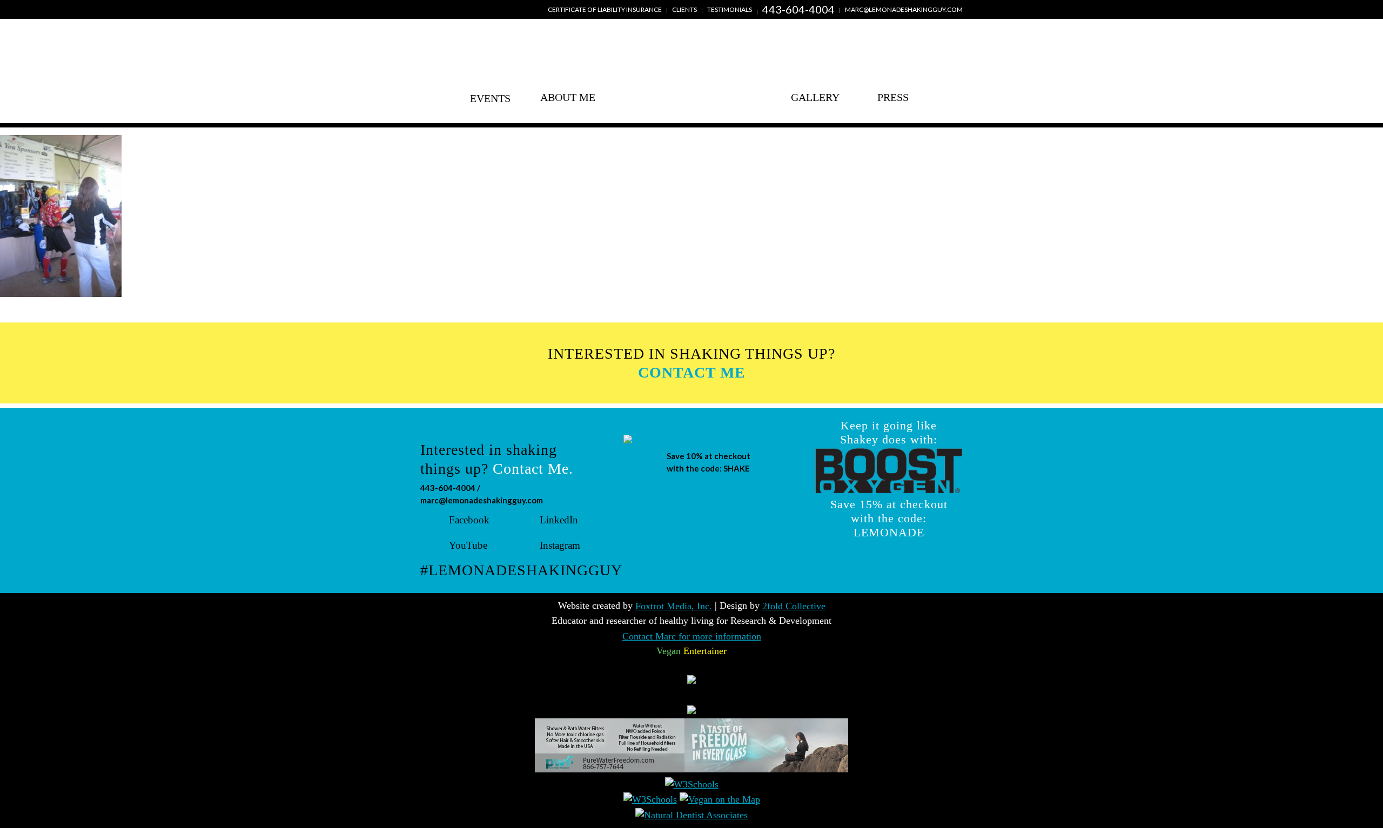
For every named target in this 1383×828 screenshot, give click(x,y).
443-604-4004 (798, 9)
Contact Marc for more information (691, 636)
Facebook (469, 520)
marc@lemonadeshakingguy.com (904, 9)
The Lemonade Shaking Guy (691, 80)
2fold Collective (793, 606)
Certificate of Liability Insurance (605, 9)
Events (490, 97)
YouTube (468, 545)
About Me (567, 97)
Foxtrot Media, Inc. (673, 606)
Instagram (560, 545)
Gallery (815, 97)
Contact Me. (533, 468)
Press (893, 97)
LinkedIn (559, 520)
